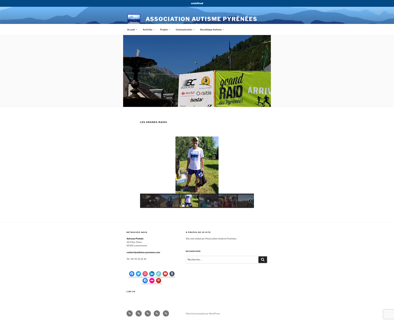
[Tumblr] (172, 273)
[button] (150, 201)
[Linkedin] (152, 273)
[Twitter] (138, 273)
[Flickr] (152, 280)
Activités (147, 29)
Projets (164, 29)
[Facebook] (131, 273)
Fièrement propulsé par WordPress (203, 313)
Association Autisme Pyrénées (201, 19)
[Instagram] (145, 273)
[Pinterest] (158, 280)
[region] (197, 172)
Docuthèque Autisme (211, 29)
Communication (184, 29)
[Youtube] (165, 273)
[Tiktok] (158, 273)
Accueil (131, 29)
